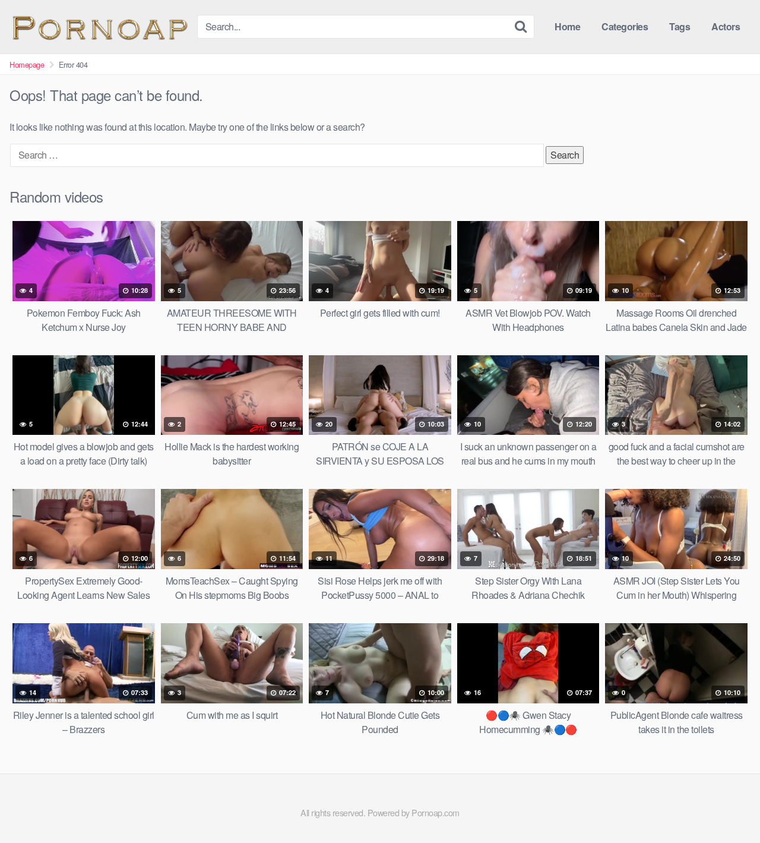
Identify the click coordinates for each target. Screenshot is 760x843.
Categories (624, 26)
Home (567, 26)
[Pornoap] (99, 26)
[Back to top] (727, 805)
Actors (725, 26)
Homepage (27, 64)
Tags (679, 26)
